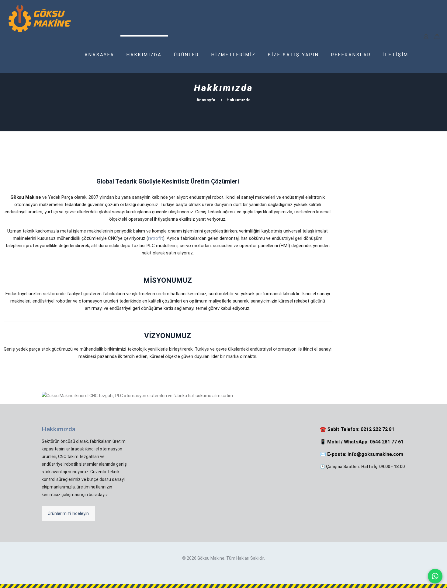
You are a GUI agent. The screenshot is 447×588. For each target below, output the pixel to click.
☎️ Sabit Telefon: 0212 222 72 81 (357, 429)
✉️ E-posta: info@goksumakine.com (361, 454)
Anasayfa (205, 99)
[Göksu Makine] (40, 18)
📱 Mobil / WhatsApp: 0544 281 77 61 (362, 442)
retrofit (155, 238)
